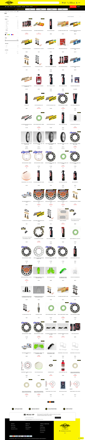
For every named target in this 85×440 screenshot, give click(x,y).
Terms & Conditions (35, 419)
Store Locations (73, 6)
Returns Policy (42, 428)
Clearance (35, 6)
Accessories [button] (18, 6)
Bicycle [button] (11, 6)
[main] (51, 210)
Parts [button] (14, 6)
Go (69, 9)
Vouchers (23, 6)
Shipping (41, 425)
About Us (27, 425)
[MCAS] (10, 3)
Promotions (42, 432)
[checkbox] (11, 21)
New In (31, 6)
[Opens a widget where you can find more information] (80, 438)
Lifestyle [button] (27, 6)
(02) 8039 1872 (72, 2)
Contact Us (28, 428)
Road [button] (8, 6)
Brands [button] (78, 6)
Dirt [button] (5, 6)
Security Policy (42, 430)
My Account (13, 425)
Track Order (13, 427)
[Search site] (58, 3)
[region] (11, 209)
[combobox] (38, 3)
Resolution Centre (14, 428)
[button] (74, 16)
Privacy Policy (41, 419)
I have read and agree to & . (34, 419)
